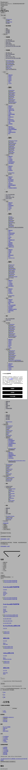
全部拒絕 (12, 392)
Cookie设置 (12, 396)
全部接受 (12, 388)
